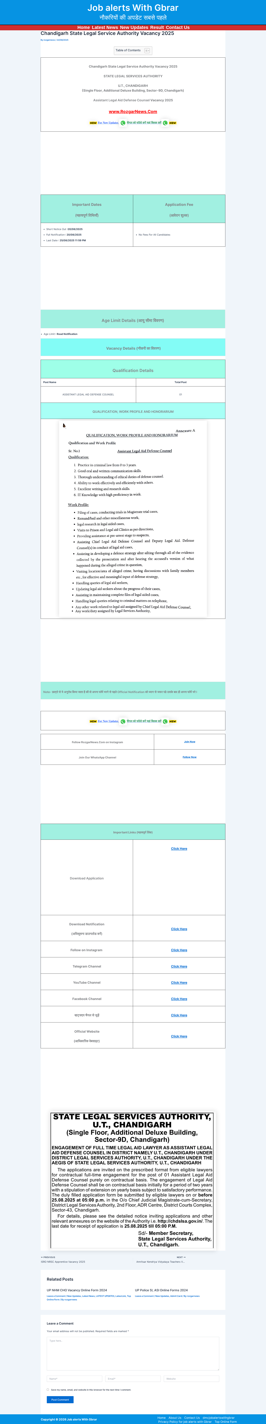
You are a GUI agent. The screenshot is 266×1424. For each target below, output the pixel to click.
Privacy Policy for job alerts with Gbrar (185, 1422)
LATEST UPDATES (105, 1296)
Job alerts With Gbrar (133, 7)
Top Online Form (226, 1422)
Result (157, 27)
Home (83, 27)
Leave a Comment (56, 1296)
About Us (175, 1418)
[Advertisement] (133, 165)
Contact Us (178, 27)
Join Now (189, 741)
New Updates (134, 27)
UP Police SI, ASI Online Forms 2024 (161, 1290)
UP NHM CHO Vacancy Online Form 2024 (77, 1290)
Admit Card (176, 1296)
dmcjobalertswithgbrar (219, 1418)
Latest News (105, 27)
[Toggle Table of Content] (145, 50)
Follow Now (190, 757)
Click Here (179, 848)
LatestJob (120, 1296)
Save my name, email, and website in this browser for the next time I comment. (91, 1389)
